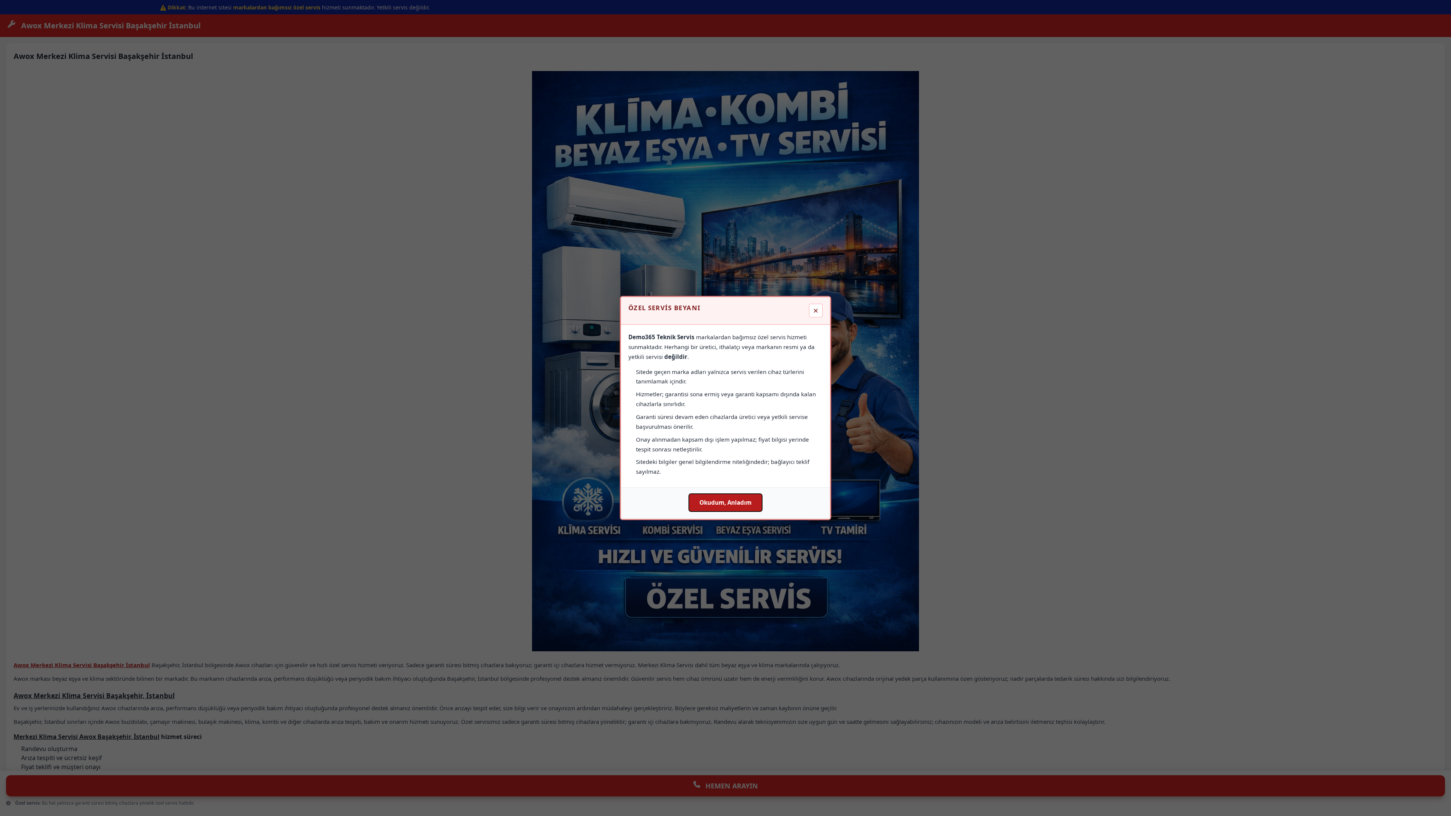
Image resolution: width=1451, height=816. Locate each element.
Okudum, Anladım (725, 502)
